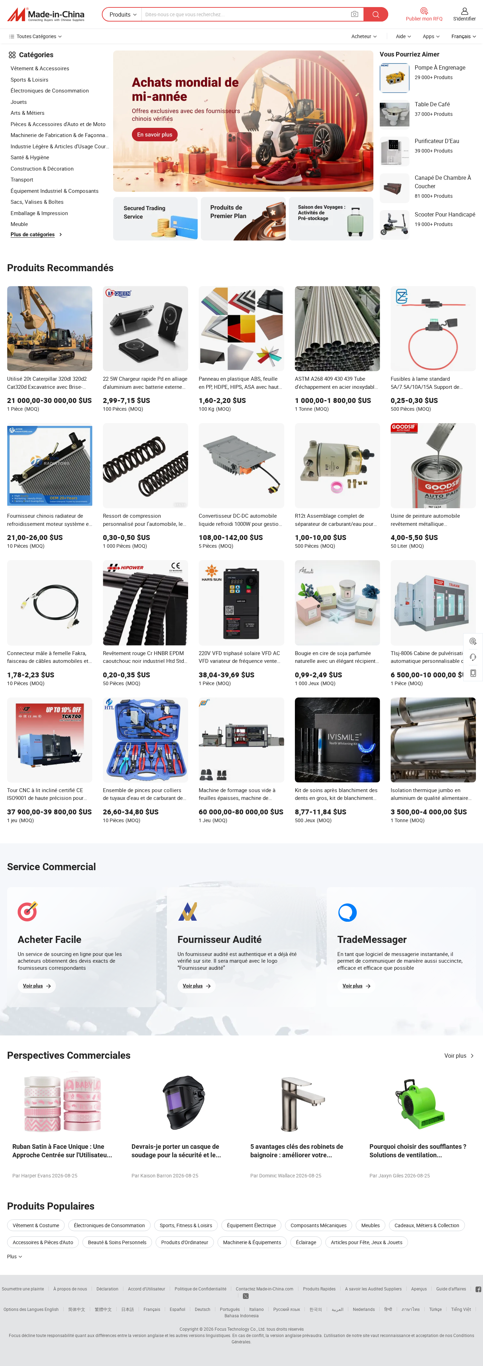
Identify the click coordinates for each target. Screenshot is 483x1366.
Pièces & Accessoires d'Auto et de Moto (58, 123)
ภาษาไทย (411, 1309)
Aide (401, 36)
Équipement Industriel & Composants (55, 190)
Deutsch (202, 1309)
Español (177, 1309)
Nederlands (364, 1309)
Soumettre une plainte (23, 1288)
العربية (337, 1309)
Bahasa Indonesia (242, 1315)
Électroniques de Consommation (50, 90)
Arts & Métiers (28, 112)
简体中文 (76, 1309)
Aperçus (419, 1288)
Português (230, 1309)
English (52, 1309)
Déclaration (107, 1288)
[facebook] (478, 1288)
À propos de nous (70, 1288)
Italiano (256, 1309)
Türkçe (435, 1309)
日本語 (127, 1309)
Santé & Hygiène (30, 157)
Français (152, 1309)
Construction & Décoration (42, 168)
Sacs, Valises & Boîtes (37, 201)
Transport (22, 179)
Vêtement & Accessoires (40, 68)
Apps (428, 36)
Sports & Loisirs (29, 79)
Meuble (19, 223)
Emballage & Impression (39, 212)
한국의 (315, 1309)
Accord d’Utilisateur (146, 1288)
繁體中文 (103, 1309)
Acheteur (361, 36)
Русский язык (286, 1309)
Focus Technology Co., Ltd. (240, 1329)
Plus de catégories (33, 234)
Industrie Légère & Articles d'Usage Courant (60, 146)
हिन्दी (388, 1309)
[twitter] (246, 1295)
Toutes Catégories (36, 36)
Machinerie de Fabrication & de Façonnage (60, 134)
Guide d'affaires (451, 1288)
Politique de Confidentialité (200, 1288)
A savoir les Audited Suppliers (373, 1288)
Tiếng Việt (461, 1309)
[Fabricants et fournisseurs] (45, 14)
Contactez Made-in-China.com (264, 1288)
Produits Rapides (319, 1288)
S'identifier (464, 18)
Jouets (19, 101)
